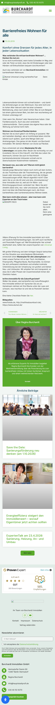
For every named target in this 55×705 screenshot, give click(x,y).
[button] (28, 553)
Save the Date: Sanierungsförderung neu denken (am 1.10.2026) (22, 450)
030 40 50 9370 (15, 690)
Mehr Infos (45, 570)
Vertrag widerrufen (27, 625)
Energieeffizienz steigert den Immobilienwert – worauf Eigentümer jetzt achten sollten (26, 519)
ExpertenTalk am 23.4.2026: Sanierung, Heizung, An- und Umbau (25, 539)
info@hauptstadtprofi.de (18, 683)
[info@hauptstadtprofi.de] (4, 683)
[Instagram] (25, 615)
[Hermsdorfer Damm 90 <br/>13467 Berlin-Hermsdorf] (4, 670)
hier (31, 295)
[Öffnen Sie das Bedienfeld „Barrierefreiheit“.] (5, 700)
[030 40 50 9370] (4, 690)
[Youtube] (30, 615)
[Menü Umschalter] (50, 10)
